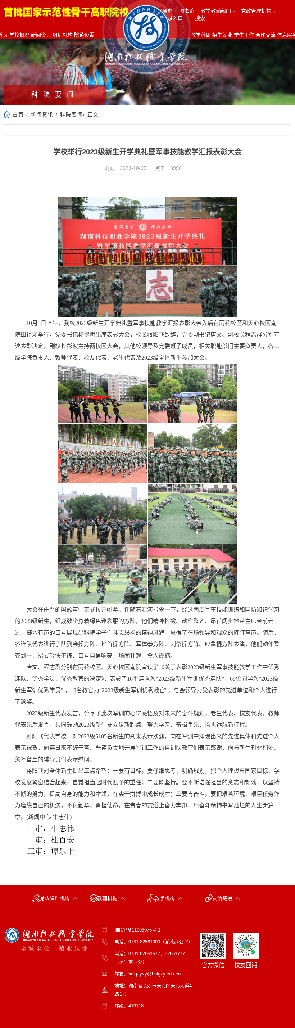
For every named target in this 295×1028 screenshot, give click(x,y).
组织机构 (63, 35)
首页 (18, 114)
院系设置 (84, 35)
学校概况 (19, 35)
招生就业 (222, 35)
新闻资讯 (41, 35)
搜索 (200, 18)
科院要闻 (71, 114)
